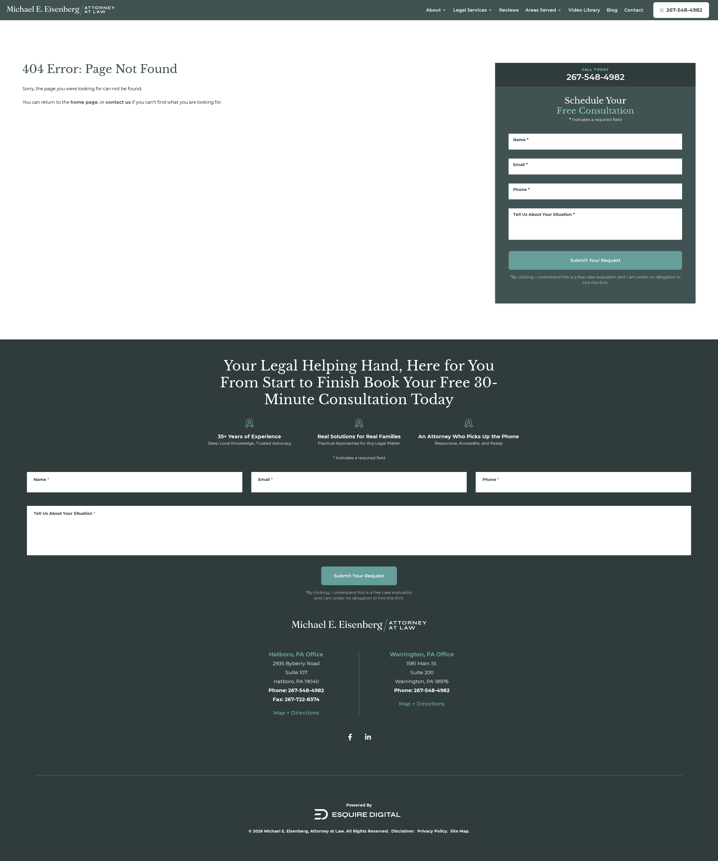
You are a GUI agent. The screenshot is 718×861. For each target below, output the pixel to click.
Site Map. (460, 831)
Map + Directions (296, 713)
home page (84, 102)
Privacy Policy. (432, 831)
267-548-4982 (306, 690)
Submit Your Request (595, 260)
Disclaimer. (403, 831)
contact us (118, 102)
